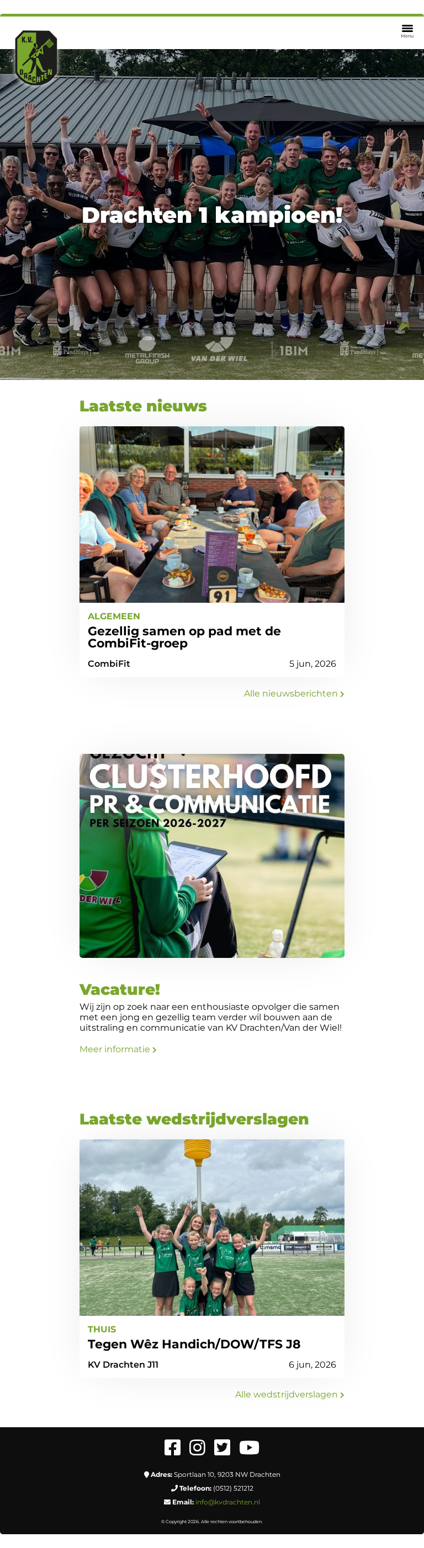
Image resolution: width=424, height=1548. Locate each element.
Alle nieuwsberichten (292, 693)
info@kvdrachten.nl (227, 1502)
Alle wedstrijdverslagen (287, 1394)
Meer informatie (116, 1049)
